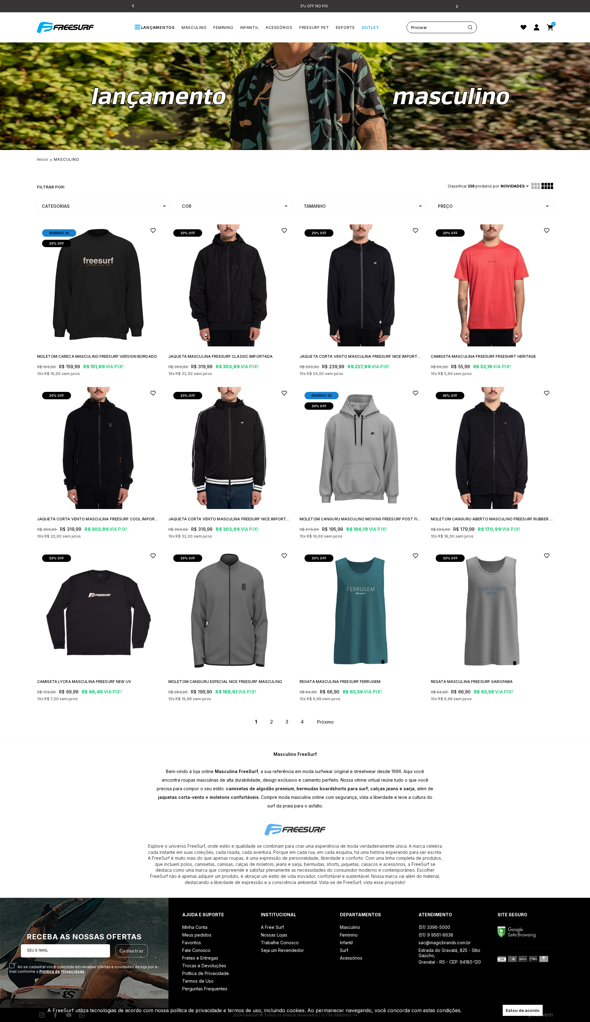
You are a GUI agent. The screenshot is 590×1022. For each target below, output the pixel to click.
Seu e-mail (37, 950)
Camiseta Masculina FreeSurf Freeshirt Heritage (483, 356)
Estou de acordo (523, 1010)
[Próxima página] (325, 721)
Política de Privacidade (62, 971)
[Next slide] (456, 6)
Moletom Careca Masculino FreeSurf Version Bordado (97, 356)
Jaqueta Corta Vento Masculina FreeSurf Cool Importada (98, 519)
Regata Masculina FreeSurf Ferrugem (340, 681)
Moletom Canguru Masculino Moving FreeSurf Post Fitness (361, 519)
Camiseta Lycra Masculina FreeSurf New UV (84, 681)
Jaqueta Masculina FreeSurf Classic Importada (220, 356)
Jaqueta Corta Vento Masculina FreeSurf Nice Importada (361, 356)
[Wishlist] (523, 27)
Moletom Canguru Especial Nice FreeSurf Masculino (225, 681)
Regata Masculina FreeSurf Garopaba (472, 681)
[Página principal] (72, 27)
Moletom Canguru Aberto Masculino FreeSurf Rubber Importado (492, 519)
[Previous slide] (133, 6)
